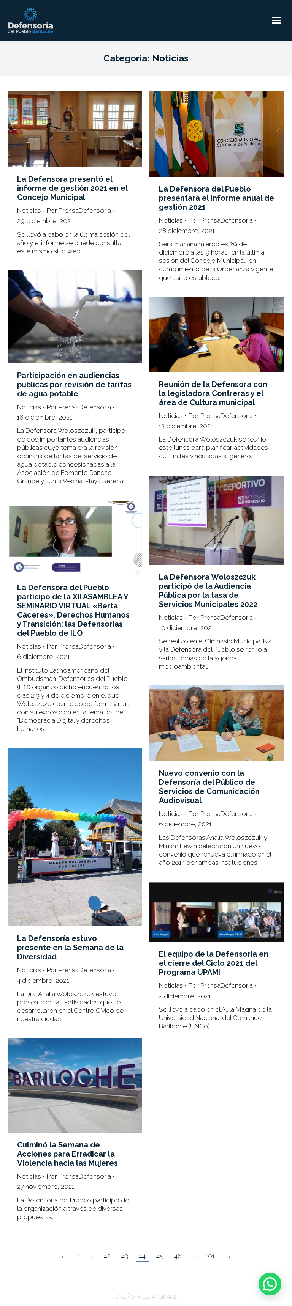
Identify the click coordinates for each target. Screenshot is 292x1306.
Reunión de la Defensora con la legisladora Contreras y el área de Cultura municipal (213, 393)
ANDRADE (164, 1297)
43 (124, 1256)
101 (210, 1256)
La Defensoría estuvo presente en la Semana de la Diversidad (70, 947)
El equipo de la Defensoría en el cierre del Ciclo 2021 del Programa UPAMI (213, 963)
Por (79, 210)
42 (107, 1256)
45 (159, 1256)
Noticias (29, 210)
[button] (270, 1284)
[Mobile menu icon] (276, 20)
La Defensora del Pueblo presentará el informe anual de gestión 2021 (216, 198)
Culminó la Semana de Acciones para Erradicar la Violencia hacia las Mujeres (67, 1154)
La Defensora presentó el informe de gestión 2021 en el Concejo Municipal (72, 188)
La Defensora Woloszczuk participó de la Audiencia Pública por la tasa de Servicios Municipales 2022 (208, 590)
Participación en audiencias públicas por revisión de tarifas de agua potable (74, 384)
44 (142, 1256)
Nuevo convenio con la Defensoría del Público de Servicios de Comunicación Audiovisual (209, 787)
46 (178, 1256)
